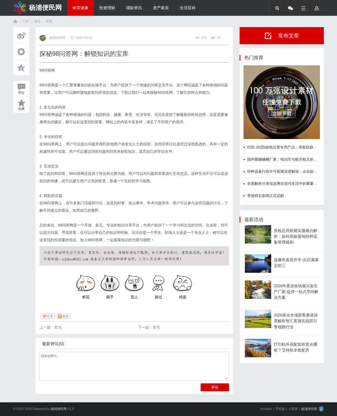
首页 (15, 21)
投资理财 (107, 8)
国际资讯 (134, 8)
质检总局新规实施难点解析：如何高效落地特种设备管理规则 (295, 237)
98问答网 (47, 70)
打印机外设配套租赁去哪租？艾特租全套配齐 (295, 347)
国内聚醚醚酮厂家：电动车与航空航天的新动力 (286, 159)
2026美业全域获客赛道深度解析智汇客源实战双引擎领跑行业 (296, 321)
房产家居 (161, 8)
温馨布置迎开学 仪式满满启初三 (296, 263)
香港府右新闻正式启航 (265, 196)
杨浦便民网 (45, 7)
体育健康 (80, 8)
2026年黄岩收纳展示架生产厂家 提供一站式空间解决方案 (296, 292)
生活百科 (188, 8)
